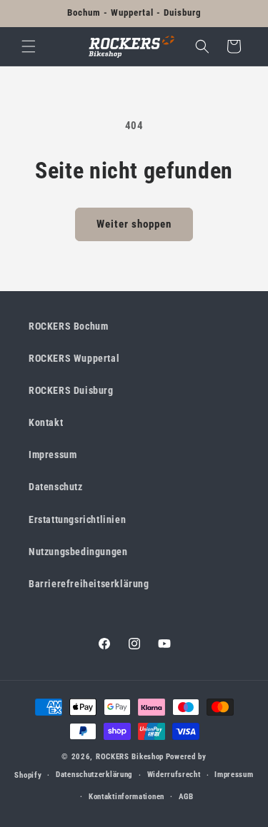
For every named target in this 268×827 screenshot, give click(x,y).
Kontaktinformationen (126, 796)
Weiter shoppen (134, 224)
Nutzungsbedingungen (78, 551)
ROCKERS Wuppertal (74, 358)
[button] (28, 46)
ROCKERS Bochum (68, 326)
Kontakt (46, 422)
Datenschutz (56, 486)
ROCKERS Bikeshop (130, 756)
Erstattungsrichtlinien (77, 519)
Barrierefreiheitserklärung (89, 583)
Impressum (52, 454)
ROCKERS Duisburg (71, 390)
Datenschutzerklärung (94, 774)
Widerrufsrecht (174, 774)
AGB (186, 796)
